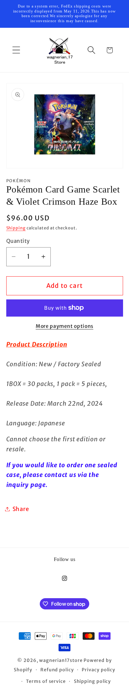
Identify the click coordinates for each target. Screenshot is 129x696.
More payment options (64, 326)
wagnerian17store (61, 660)
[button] (16, 50)
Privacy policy (98, 670)
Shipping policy (92, 681)
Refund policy (57, 670)
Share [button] (21, 509)
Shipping (16, 228)
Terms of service (46, 681)
